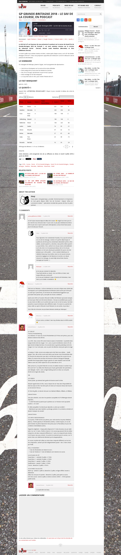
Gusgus (59, 552)
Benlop (30, 552)
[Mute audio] (40, 30)
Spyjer (46, 36)
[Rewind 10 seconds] (42, 30)
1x (45, 30)
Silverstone (47, 166)
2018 (23, 164)
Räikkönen (40, 166)
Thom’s (98, 552)
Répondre (70, 216)
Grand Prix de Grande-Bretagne (59, 164)
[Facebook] (78, 19)
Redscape (41, 36)
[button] (25, 102)
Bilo (36, 552)
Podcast (34, 20)
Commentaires (83, 26)
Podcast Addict (59, 39)
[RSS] (89, 19)
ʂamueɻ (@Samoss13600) (34, 216)
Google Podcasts (48, 39)
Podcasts (56, 6)
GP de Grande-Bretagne (42, 164)
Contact (98, 6)
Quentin (74, 552)
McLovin (66, 552)
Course (28, 164)
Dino (48, 552)
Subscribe (42, 33)
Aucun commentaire (24, 177)
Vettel (52, 166)
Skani (86, 552)
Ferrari (33, 164)
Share (48, 33)
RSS (66, 39)
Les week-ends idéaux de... (77, 1)
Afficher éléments (26, 97)
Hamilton (27, 166)
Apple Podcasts (31, 39)
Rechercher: (55, 97)
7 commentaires (42, 20)
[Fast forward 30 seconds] (49, 30)
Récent (96, 26)
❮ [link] (63, 146)
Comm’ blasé (49, 1)
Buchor (42, 552)
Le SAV (34, 550)
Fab (53, 552)
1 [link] (66, 146)
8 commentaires (51, 184)
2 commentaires (57, 177)
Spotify (71, 39)
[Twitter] (82, 19)
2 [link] (69, 146)
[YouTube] (85, 19)
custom (21, 41)
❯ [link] (72, 146)
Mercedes (33, 166)
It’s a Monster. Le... (61, 1)
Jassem (36, 36)
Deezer (40, 39)
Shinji (20, 20)
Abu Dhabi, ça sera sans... (36, 1)
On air (44, 6)
